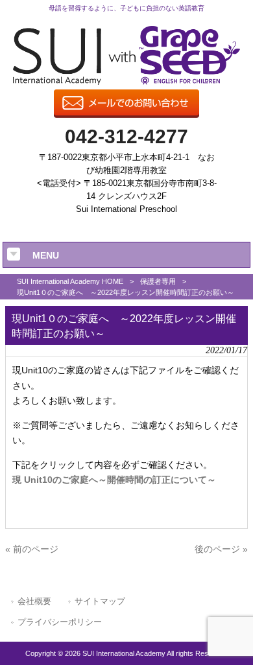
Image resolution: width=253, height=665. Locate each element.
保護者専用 (158, 281)
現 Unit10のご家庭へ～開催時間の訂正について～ (114, 479)
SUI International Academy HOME (70, 281)
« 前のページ (31, 549)
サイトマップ (100, 601)
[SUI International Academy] (127, 81)
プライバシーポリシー (60, 622)
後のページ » (221, 549)
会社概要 (34, 601)
